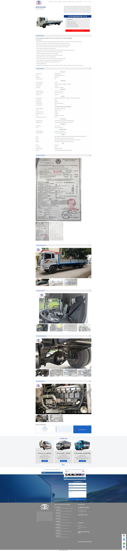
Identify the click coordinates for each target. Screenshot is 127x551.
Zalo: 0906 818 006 (82, 510)
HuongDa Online (64, 550)
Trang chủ (51, 1)
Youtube (66, 477)
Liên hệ (80, 1)
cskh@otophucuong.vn (83, 511)
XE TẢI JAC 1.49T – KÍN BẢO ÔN (44, 453)
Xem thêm (63, 460)
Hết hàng (44, 460)
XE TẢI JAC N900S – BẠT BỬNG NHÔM (82, 453)
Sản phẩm (59, 1)
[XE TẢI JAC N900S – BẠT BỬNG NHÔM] (82, 445)
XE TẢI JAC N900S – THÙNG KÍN (63, 453)
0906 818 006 (84, 507)
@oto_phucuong (60, 480)
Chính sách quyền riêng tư (82, 527)
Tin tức (73, 1)
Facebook (44, 472)
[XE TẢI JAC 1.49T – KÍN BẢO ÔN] (45, 445)
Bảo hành (69, 1)
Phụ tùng (64, 1)
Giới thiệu (55, 1)
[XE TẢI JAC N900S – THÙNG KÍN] (63, 445)
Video (77, 1)
